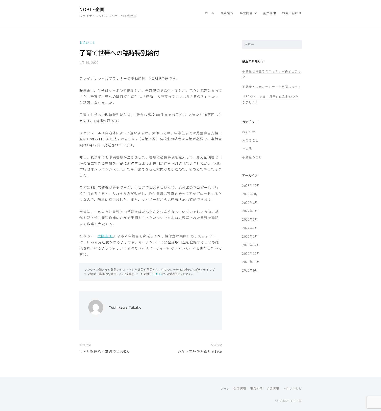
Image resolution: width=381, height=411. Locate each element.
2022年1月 (250, 236)
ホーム (210, 13)
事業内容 (246, 13)
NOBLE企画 (92, 9)
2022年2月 (250, 228)
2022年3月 (250, 219)
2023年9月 (250, 194)
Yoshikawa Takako (125, 307)
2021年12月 (251, 245)
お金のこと (87, 42)
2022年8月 (250, 202)
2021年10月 (251, 261)
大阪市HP (106, 235)
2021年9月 (250, 270)
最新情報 (227, 13)
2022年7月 (250, 211)
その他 (247, 148)
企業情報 (269, 13)
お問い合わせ (292, 13)
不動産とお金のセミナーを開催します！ (271, 86)
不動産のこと (252, 157)
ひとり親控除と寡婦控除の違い (105, 351)
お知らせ (248, 132)
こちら (157, 274)
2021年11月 (251, 253)
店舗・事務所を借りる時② (200, 351)
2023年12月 (251, 185)
